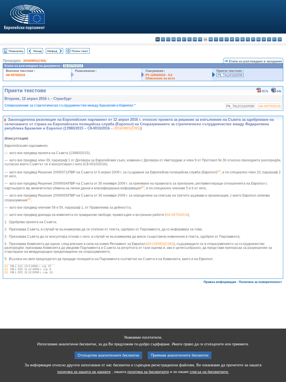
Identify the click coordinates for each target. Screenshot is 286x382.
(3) (6, 272)
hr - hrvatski (211, 39)
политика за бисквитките (148, 372)
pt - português (253, 39)
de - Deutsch (179, 39)
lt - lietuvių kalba (227, 39)
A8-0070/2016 (15, 75)
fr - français (200, 39)
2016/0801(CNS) (34, 60)
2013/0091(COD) (160, 244)
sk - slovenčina (264, 39)
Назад (37, 51)
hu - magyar (232, 39)
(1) (6, 266)
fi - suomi (274, 39)
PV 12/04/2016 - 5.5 (159, 75)
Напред (52, 51)
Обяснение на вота (160, 78)
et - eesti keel (184, 39)
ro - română (258, 39)
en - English (195, 39)
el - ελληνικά (189, 39)
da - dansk (173, 39)
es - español (163, 39)
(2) (6, 269)
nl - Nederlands (242, 39)
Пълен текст (80, 51)
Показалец (16, 51)
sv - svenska (280, 39)
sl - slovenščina (269, 39)
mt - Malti (237, 39)
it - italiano (216, 39)
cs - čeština (168, 39)
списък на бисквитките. (209, 372)
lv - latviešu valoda (221, 39)
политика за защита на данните (84, 372)
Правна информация (220, 282)
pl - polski (248, 39)
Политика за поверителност (260, 282)
